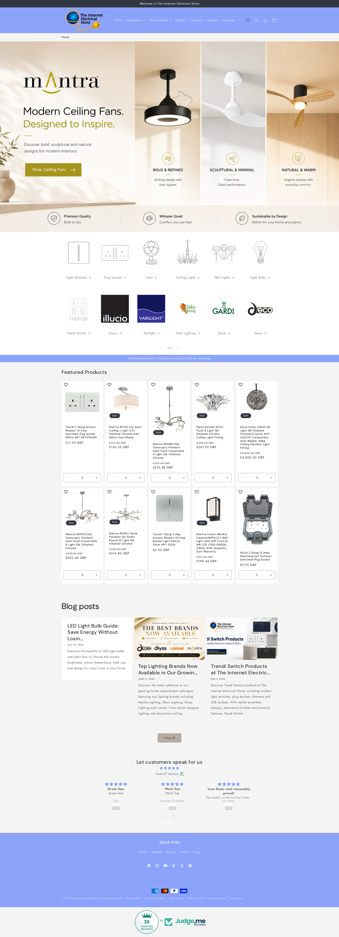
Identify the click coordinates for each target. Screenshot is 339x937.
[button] (135, 20)
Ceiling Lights (185, 277)
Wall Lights (222, 277)
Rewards (156, 852)
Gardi (222, 333)
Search (143, 852)
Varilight (149, 333)
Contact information (155, 898)
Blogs (196, 852)
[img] (169, 768)
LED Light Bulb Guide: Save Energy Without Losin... (93, 632)
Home (65, 37)
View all (169, 738)
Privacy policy (134, 898)
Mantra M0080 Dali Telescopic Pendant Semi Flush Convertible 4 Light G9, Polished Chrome (168, 450)
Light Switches (77, 277)
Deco (258, 333)
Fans (149, 277)
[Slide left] (161, 348)
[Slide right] (178, 348)
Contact (184, 852)
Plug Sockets (113, 277)
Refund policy (177, 898)
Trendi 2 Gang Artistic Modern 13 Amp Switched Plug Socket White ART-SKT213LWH (81, 432)
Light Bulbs (258, 277)
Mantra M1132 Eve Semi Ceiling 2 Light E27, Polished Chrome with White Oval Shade (125, 432)
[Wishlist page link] (248, 20)
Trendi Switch (76, 333)
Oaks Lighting (185, 333)
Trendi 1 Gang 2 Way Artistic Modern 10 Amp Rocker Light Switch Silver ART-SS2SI (169, 540)
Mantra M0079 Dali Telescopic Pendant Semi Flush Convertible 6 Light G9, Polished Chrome (81, 541)
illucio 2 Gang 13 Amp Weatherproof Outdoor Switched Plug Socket (256, 556)
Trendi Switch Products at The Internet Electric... (240, 669)
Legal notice (236, 898)
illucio (112, 333)
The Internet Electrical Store (86, 898)
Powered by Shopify (112, 898)
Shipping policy (217, 898)
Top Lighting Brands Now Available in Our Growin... (168, 669)
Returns (171, 852)
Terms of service (196, 898)
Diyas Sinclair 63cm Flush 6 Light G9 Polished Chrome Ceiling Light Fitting (209, 432)
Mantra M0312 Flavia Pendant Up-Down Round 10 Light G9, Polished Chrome (123, 539)
